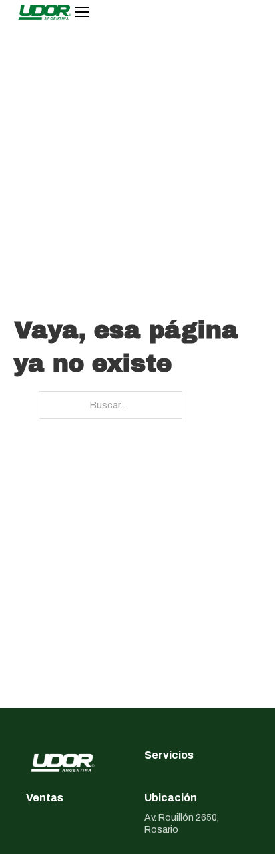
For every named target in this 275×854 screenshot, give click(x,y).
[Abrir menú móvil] (82, 12)
